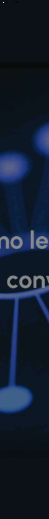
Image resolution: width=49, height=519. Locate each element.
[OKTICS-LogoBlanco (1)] (10, 1)
